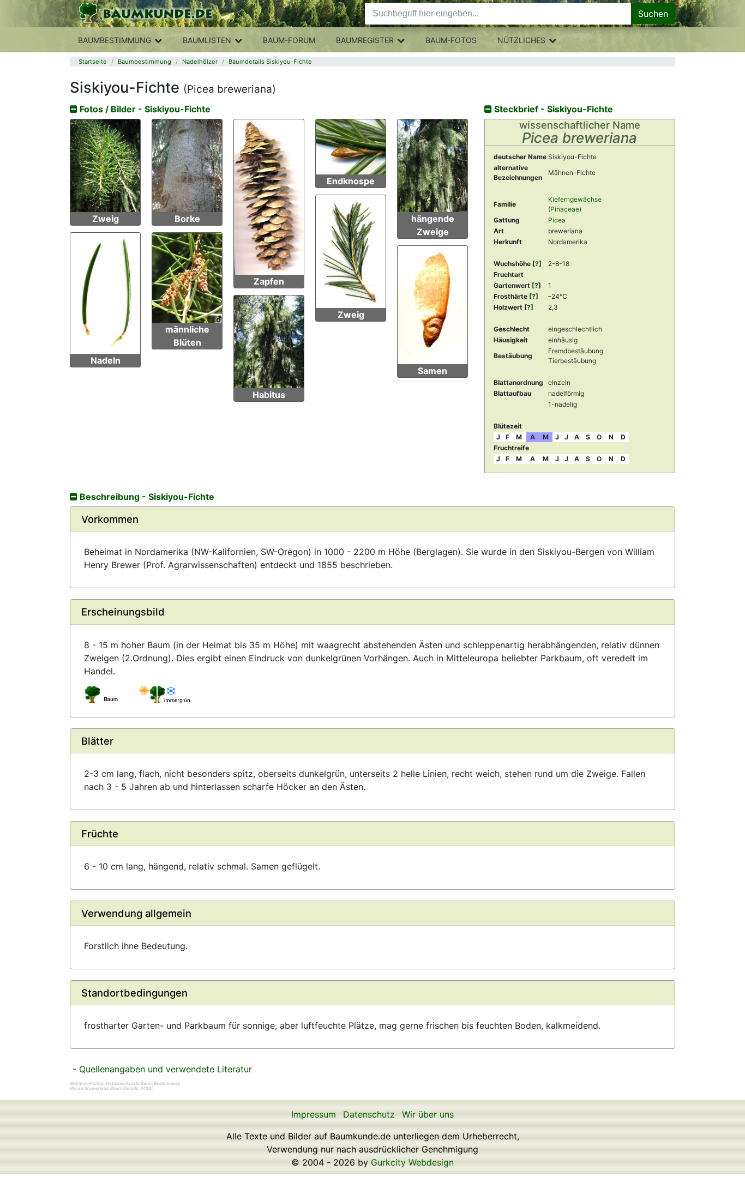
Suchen (653, 13)
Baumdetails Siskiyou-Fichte (270, 61)
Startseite (93, 61)
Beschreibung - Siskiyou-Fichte (145, 496)
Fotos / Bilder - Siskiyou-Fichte (144, 109)
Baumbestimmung (114, 40)
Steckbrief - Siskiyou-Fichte (552, 109)
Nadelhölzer (200, 61)
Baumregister (365, 40)
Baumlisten (207, 40)
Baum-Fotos (451, 40)
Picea (557, 220)
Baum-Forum (289, 40)
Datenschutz (369, 1114)
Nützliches (521, 40)
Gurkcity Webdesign (412, 1162)
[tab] (372, 519)
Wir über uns (428, 1114)
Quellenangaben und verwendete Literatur (165, 1069)
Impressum (313, 1114)
